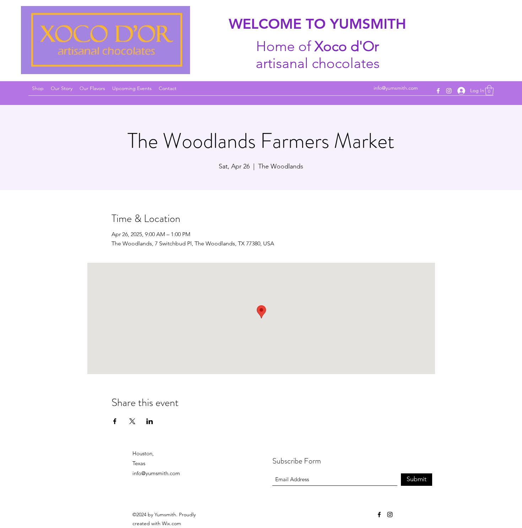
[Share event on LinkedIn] (149, 421)
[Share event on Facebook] (115, 421)
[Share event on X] (132, 421)
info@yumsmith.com (396, 88)
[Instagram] (448, 90)
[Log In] (461, 90)
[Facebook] (438, 90)
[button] (489, 90)
